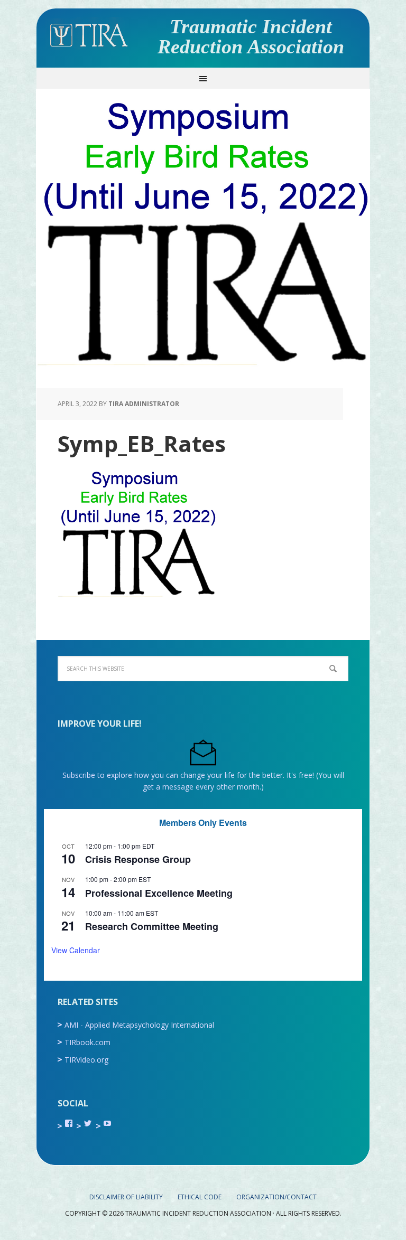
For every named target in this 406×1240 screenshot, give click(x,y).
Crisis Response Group (138, 859)
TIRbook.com (87, 1042)
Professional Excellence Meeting (159, 893)
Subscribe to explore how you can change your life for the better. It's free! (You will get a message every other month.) (203, 781)
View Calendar (75, 950)
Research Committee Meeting (151, 926)
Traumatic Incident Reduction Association (251, 37)
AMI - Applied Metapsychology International (139, 1025)
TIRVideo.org (86, 1060)
